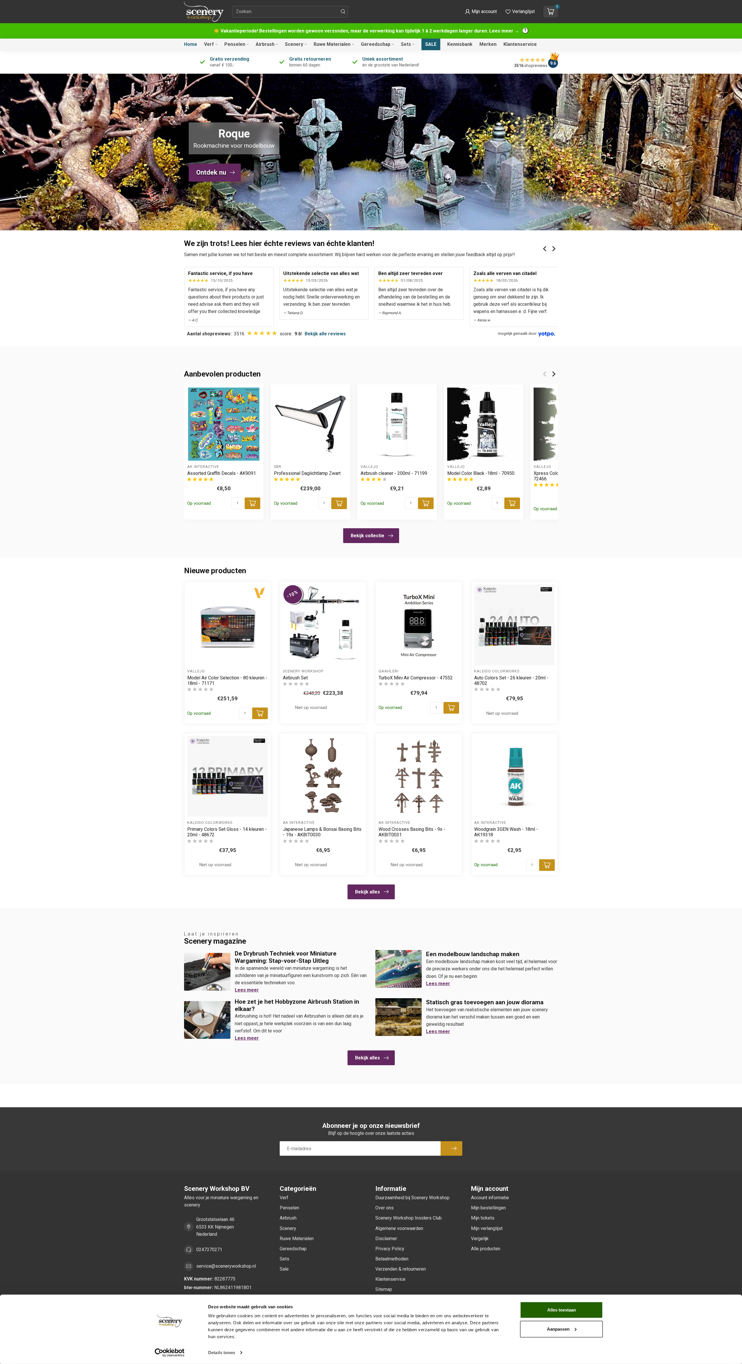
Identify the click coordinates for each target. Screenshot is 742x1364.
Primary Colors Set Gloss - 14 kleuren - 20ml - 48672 (227, 831)
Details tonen (221, 1352)
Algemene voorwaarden (399, 1228)
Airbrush (265, 44)
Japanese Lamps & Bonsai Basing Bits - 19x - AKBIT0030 (322, 831)
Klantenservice (520, 44)
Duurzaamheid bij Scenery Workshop (412, 1197)
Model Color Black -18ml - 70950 (480, 473)
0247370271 (209, 1249)
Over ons (384, 1208)
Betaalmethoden (391, 1259)
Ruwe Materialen (332, 44)
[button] (481, 11)
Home (190, 44)
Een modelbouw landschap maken (472, 954)
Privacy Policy (389, 1248)
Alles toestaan (561, 1309)
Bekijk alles (367, 892)
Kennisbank (459, 44)
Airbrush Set (295, 678)
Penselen (234, 44)
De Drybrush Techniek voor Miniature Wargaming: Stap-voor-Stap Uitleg (286, 957)
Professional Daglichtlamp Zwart (307, 473)
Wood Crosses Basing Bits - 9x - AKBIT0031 (412, 831)
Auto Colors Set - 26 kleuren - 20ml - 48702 (511, 680)
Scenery (294, 44)
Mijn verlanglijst (487, 1228)
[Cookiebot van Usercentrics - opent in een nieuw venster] (169, 1352)
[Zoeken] (343, 11)
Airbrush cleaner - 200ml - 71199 (394, 473)
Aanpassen (558, 1328)
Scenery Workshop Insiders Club (408, 1218)
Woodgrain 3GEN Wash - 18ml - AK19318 (506, 831)
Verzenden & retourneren (400, 1269)
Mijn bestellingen (488, 1208)
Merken (488, 44)
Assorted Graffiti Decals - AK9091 (221, 473)
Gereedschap (375, 44)
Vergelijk (480, 1238)
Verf (209, 44)
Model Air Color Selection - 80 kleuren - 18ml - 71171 (227, 680)
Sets (406, 44)
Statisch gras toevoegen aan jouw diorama (484, 1002)
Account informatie (490, 1197)
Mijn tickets (482, 1218)
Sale (431, 44)
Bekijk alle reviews (325, 334)
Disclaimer (386, 1238)
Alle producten (485, 1248)
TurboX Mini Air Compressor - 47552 (416, 678)
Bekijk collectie (367, 535)
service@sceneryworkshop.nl (226, 1266)
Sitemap (383, 1289)
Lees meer (247, 990)
